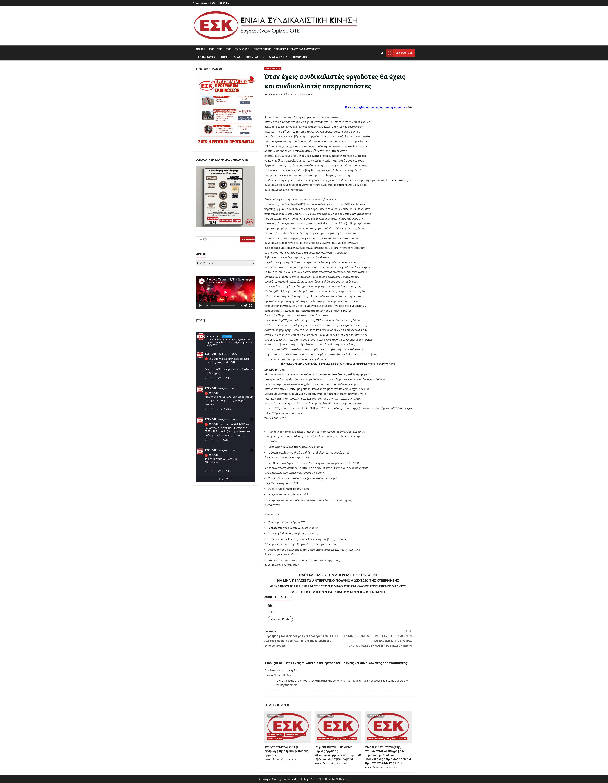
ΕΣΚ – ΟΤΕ (215, 49)
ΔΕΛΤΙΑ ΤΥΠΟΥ (278, 57)
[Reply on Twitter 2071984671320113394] (207, 409)
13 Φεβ (234, 419)
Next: (378, 638)
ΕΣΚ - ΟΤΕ (211, 354)
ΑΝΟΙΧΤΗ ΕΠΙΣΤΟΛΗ (295, 734)
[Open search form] (382, 53)
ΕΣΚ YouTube (404, 52)
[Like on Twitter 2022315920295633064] (219, 440)
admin (267, 759)
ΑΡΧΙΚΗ (200, 49)
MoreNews (325, 779)
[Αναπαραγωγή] (200, 305)
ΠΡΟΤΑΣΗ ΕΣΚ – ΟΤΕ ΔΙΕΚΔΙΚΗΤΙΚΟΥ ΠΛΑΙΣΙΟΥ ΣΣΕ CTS (287, 49)
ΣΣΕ (228, 49)
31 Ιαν (233, 450)
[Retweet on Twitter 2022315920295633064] (213, 440)
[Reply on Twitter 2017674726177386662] (207, 471)
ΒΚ (265, 94)
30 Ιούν (234, 354)
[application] (225, 292)
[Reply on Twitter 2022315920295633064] (207, 440)
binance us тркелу (281, 670)
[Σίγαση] (245, 305)
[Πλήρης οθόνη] (250, 305)
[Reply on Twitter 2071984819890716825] (207, 378)
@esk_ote (222, 354)
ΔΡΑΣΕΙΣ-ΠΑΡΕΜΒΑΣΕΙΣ (248, 57)
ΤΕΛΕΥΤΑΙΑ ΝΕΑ (275, 738)
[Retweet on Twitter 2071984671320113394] (213, 409)
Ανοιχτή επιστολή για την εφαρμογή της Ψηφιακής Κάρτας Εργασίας (286, 751)
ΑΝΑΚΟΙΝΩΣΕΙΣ (207, 57)
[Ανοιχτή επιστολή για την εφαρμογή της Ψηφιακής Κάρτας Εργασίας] (287, 727)
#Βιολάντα (211, 462)
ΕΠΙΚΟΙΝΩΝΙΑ (299, 57)
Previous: (301, 638)
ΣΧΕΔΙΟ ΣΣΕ (242, 49)
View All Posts (280, 619)
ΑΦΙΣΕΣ (224, 57)
